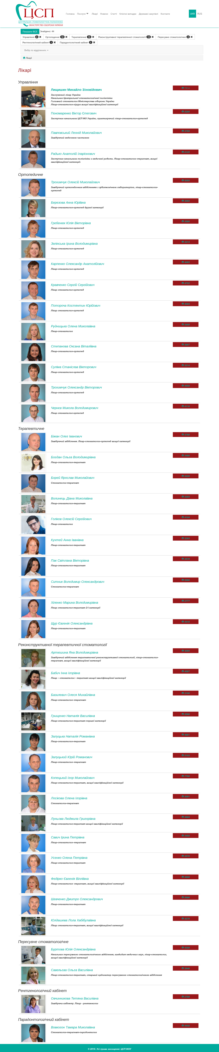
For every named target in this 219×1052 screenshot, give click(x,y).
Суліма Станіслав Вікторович (73, 366)
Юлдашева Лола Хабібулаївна (73, 920)
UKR (192, 13)
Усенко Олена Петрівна (69, 857)
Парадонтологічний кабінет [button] (75, 42)
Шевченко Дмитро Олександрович (77, 899)
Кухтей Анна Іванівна (67, 539)
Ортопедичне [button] (54, 37)
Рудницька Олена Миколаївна (73, 326)
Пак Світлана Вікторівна (70, 560)
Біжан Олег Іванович (66, 436)
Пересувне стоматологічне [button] (173, 37)
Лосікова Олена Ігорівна (69, 798)
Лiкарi (95, 13)
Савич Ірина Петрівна (67, 837)
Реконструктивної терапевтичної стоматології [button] (124, 37)
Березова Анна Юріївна (68, 202)
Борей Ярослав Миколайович (72, 477)
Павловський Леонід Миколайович (76, 132)
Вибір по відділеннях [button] (35, 50)
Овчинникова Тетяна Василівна (74, 998)
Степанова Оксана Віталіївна (73, 346)
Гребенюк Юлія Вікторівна (71, 222)
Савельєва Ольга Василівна (72, 969)
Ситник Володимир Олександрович (77, 581)
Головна (70, 13)
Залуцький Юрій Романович (71, 757)
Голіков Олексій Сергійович (71, 518)
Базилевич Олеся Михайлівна (73, 694)
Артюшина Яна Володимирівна (74, 652)
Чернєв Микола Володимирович (74, 407)
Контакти (165, 13)
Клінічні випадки (127, 13)
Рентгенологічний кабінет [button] (37, 42)
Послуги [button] (81, 13)
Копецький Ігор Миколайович (72, 777)
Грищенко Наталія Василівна (73, 715)
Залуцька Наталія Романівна (73, 736)
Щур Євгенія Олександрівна (72, 623)
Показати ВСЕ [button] (30, 31)
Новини (104, 13)
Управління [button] (30, 37)
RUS (199, 13)
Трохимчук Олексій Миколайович (75, 182)
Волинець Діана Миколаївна (72, 498)
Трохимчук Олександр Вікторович (76, 387)
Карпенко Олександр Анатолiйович (77, 263)
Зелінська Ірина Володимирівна (74, 243)
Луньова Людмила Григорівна (73, 818)
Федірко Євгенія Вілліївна (70, 878)
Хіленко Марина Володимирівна (74, 602)
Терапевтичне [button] (81, 37)
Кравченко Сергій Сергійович (72, 284)
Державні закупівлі (148, 13)
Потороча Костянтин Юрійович (75, 305)
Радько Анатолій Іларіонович (73, 153)
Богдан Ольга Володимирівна (73, 457)
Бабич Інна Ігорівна (65, 672)
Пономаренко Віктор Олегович (73, 113)
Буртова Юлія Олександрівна (73, 949)
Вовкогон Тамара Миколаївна (73, 1027)
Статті (114, 13)
